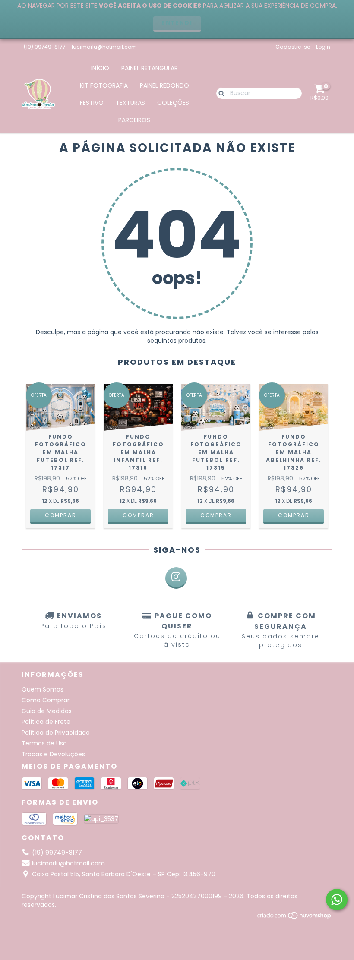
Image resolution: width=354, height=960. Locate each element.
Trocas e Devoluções (53, 754)
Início (100, 68)
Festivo (92, 102)
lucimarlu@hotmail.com (104, 47)
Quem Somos (42, 689)
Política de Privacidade (56, 732)
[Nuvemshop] (294, 917)
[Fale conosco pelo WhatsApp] (337, 899)
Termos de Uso (44, 743)
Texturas (130, 102)
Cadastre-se (292, 47)
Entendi (177, 22)
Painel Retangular (149, 68)
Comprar (60, 515)
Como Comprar (46, 700)
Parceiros (134, 120)
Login (323, 47)
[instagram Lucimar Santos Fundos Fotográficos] (176, 578)
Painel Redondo (164, 85)
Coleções (173, 102)
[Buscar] (219, 92)
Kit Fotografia (104, 85)
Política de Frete (46, 721)
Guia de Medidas (47, 711)
